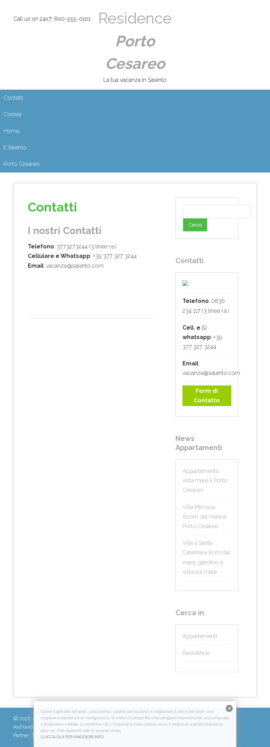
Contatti (13, 98)
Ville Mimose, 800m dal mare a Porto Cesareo (204, 517)
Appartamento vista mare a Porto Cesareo (204, 480)
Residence (135, 40)
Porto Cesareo (22, 164)
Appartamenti (199, 636)
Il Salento (15, 147)
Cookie (12, 114)
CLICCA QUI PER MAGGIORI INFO (72, 736)
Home (11, 131)
